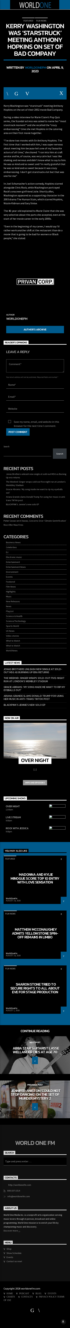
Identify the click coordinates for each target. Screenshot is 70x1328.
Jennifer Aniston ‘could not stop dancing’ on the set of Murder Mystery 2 (35, 1094)
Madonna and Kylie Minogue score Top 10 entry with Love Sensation (35, 878)
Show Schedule (14, 1253)
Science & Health (14, 616)
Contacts (27, 1296)
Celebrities (11, 547)
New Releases (13, 601)
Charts (11, 1296)
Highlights (11, 591)
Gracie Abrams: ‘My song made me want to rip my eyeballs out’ (34, 688)
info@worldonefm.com (18, 1196)
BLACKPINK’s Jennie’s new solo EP (22, 504)
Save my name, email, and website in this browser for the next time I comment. (36, 422)
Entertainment (13, 562)
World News (12, 650)
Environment (12, 571)
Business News (13, 542)
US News (10, 630)
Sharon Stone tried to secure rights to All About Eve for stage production (35, 988)
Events (9, 576)
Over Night (13, 806)
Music (9, 596)
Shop (9, 1248)
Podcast (24, 1293)
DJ (7, 552)
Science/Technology (16, 621)
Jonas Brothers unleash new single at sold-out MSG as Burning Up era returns (33, 671)
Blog (38, 1293)
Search (6, 446)
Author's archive (35, 329)
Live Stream (13, 817)
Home (10, 1293)
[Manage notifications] (63, 1321)
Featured (28, 20)
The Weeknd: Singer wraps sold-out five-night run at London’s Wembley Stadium (34, 679)
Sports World (12, 625)
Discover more (11, 1230)
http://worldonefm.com (19, 1184)
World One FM (35, 1142)
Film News (41, 20)
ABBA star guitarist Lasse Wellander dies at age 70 (36, 1050)
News (8, 606)
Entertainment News (16, 566)
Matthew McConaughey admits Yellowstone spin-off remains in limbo (35, 933)
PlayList (10, 611)
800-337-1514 (13, 1190)
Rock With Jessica (17, 828)
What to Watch (13, 640)
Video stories (12, 635)
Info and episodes (35, 782)
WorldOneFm (35, 67)
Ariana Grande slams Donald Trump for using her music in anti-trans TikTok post (34, 697)
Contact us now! (14, 1261)
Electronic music (14, 557)
